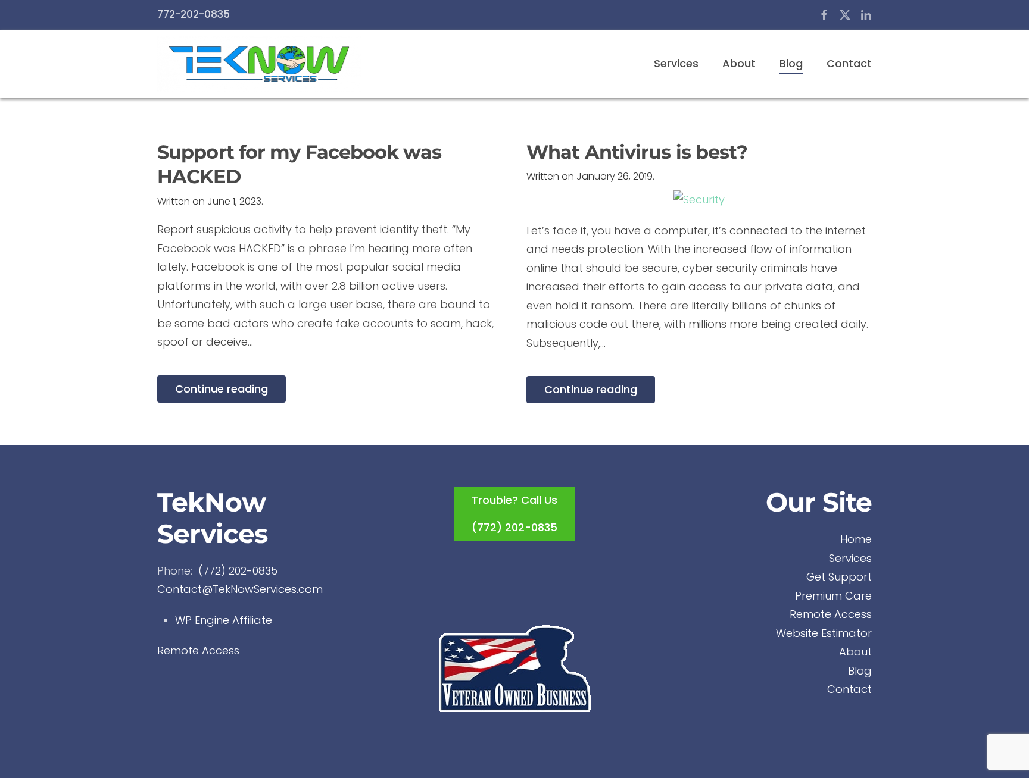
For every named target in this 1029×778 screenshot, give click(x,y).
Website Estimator (824, 633)
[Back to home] (259, 64)
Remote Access (198, 650)
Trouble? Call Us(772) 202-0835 (514, 513)
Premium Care (833, 595)
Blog (791, 63)
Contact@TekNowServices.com (240, 589)
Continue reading (221, 388)
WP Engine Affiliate (223, 620)
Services (850, 558)
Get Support (839, 576)
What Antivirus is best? (636, 152)
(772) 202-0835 (237, 570)
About (739, 63)
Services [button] (676, 63)
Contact (849, 63)
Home (856, 539)
